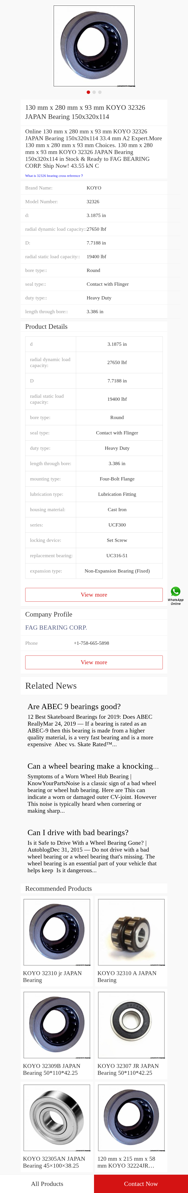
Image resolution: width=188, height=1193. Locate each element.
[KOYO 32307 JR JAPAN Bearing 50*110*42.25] (131, 1059)
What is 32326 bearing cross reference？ (54, 176)
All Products (47, 1183)
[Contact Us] (176, 597)
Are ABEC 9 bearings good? (74, 706)
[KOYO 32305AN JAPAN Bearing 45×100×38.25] (57, 1152)
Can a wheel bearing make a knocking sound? (103, 766)
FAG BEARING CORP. (56, 627)
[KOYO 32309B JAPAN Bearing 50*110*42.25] (57, 1059)
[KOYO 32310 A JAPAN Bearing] (131, 966)
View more (94, 594)
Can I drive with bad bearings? (78, 832)
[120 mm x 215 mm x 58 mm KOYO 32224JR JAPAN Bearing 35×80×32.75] (131, 1152)
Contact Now (141, 1183)
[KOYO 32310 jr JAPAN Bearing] (57, 966)
